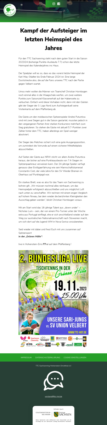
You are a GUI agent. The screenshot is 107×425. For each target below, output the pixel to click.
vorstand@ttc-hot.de (53, 396)
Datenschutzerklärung (47, 357)
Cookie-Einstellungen (75, 357)
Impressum (26, 357)
